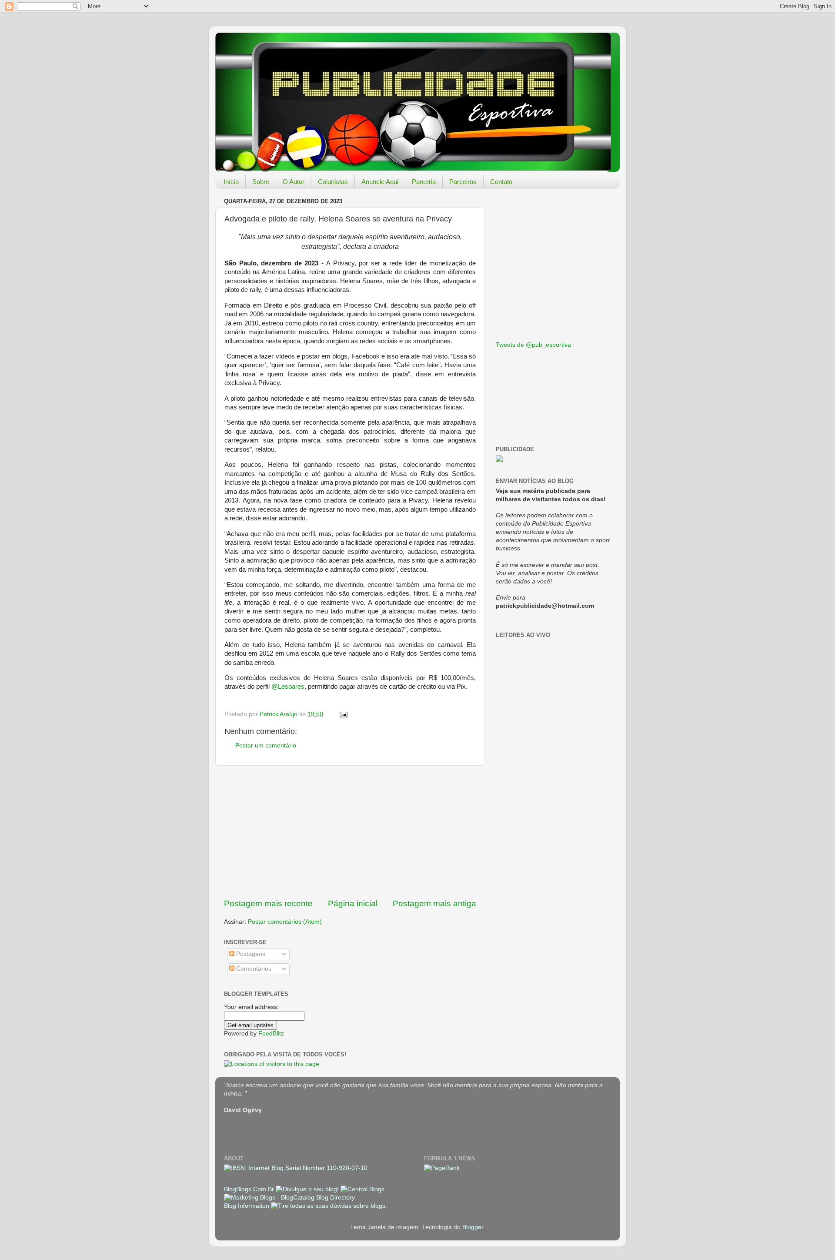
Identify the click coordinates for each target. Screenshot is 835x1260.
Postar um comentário (265, 745)
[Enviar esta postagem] (343, 714)
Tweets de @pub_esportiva (533, 345)
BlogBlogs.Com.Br (250, 1189)
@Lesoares (287, 686)
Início (231, 181)
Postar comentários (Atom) (285, 921)
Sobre (260, 181)
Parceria (424, 181)
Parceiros (463, 181)
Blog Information (246, 1206)
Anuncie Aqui (379, 181)
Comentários (252, 968)
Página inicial (352, 903)
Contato (501, 181)
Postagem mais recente (268, 903)
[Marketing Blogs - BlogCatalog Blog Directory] (289, 1197)
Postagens (249, 954)
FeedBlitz (271, 1033)
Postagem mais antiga (434, 903)
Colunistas (333, 181)
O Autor (293, 181)
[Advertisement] (350, 831)
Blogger (472, 1227)
